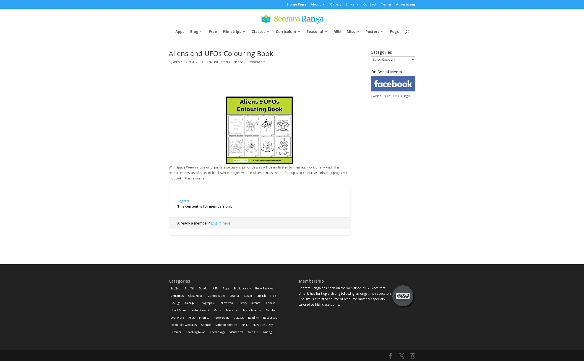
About (316, 4)
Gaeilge (175, 303)
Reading (253, 318)
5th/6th (203, 288)
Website (253, 332)
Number (271, 310)
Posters (372, 32)
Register (183, 201)
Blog (194, 32)
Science (237, 62)
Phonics (204, 318)
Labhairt (270, 303)
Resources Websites (184, 325)
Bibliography (242, 288)
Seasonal (315, 32)
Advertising (405, 4)
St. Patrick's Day (263, 325)
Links (350, 4)
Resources (270, 318)
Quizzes (238, 318)
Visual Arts (236, 332)
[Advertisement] (259, 85)
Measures (232, 310)
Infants (225, 62)
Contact (370, 4)
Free (213, 32)
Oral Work (177, 318)
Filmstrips (232, 32)
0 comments (256, 62)
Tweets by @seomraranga (390, 96)
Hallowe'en (226, 303)
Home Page (296, 4)
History (242, 303)
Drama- (235, 296)
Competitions (216, 296)
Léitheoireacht (200, 310)
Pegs (394, 32)
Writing (267, 332)
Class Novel (195, 296)
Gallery (336, 4)
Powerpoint (221, 318)
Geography (206, 303)
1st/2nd (212, 62)
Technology (217, 332)
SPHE (245, 325)
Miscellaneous (252, 310)
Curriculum (286, 32)
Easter (248, 296)
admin (177, 62)
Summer (176, 332)
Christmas (177, 296)
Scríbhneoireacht (226, 325)
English (261, 296)
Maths (218, 310)
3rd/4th (190, 288)
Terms (386, 4)
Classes (258, 32)
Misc (351, 32)
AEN (337, 32)
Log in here (220, 223)
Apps (179, 32)
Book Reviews (264, 288)
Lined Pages (178, 310)
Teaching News (195, 332)
